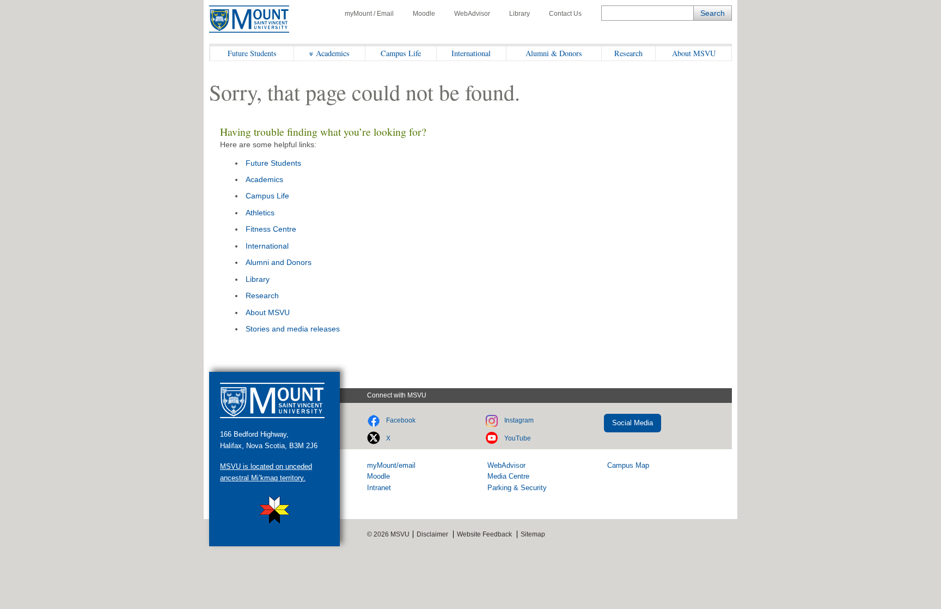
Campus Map (628, 465)
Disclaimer (432, 534)
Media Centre (508, 476)
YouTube (517, 438)
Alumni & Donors (554, 53)
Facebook (400, 420)
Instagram (519, 420)
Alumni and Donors (278, 262)
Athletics (260, 212)
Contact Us (565, 13)
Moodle (424, 13)
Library (519, 13)
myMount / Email (369, 13)
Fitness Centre (271, 229)
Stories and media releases (293, 328)
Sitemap (533, 534)
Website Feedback (484, 534)
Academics (333, 53)
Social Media (632, 423)
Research (628, 53)
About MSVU (694, 53)
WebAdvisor (472, 13)
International (471, 53)
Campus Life (401, 53)
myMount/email (391, 465)
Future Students (252, 53)
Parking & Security (517, 488)
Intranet (379, 488)
